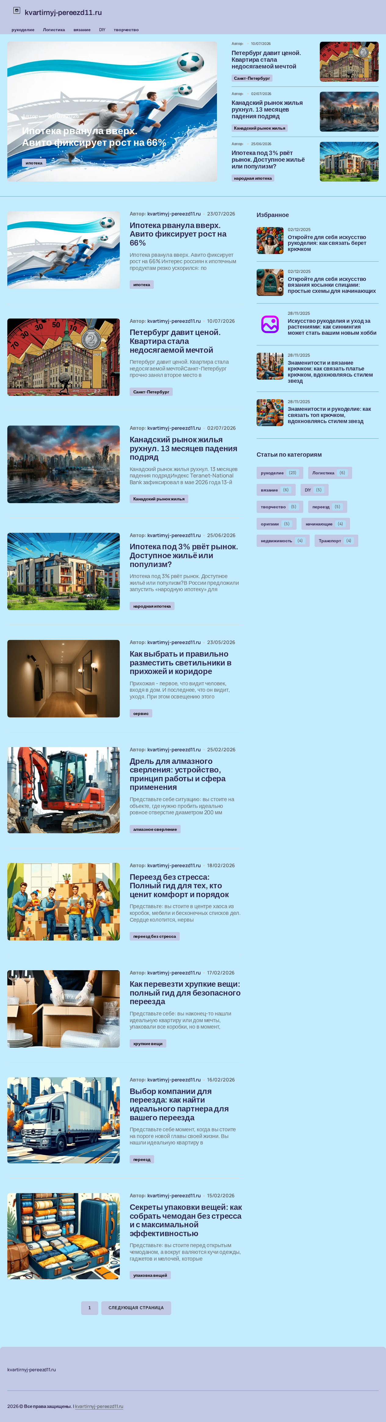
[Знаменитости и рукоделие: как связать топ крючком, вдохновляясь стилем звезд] (270, 412)
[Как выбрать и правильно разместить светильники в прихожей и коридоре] (63, 678)
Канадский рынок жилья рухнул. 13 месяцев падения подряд (267, 109)
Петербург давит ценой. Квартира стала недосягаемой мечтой (266, 60)
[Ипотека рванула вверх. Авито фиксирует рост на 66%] (112, 112)
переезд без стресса (154, 936)
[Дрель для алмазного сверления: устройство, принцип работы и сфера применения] (63, 790)
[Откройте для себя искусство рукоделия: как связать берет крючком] (270, 240)
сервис (141, 713)
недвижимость (282, 540)
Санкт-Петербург (252, 78)
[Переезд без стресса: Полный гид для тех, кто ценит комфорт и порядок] (63, 902)
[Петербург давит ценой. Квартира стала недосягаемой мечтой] (349, 62)
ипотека (34, 163)
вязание (82, 29)
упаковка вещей (150, 1275)
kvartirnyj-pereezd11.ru (99, 1406)
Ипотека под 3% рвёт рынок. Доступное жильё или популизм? (268, 159)
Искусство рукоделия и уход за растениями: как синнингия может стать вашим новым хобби (332, 327)
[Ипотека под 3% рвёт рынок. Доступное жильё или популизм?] (349, 162)
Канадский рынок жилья (259, 128)
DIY (102, 29)
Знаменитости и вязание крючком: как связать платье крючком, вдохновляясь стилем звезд (330, 372)
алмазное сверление (155, 829)
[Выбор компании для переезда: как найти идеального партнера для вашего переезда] (63, 1120)
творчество (126, 29)
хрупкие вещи (148, 1043)
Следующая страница (136, 1308)
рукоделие (23, 29)
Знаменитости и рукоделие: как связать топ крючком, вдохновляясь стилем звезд (329, 415)
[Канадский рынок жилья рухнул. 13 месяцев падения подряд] (349, 112)
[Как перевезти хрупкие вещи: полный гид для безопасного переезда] (63, 1009)
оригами (275, 524)
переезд (141, 1159)
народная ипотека (253, 178)
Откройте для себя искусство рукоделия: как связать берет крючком (327, 243)
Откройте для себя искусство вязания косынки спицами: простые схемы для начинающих (332, 285)
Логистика (54, 29)
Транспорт (335, 540)
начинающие (324, 524)
